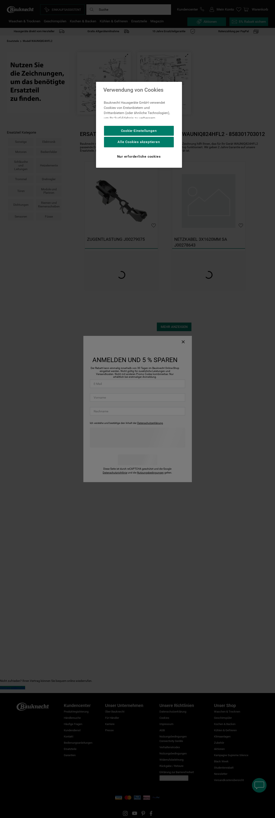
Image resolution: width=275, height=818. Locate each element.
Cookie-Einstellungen (139, 131)
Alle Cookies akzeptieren (139, 142)
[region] (139, 125)
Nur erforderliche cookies (139, 156)
